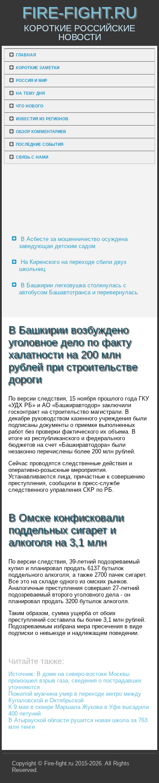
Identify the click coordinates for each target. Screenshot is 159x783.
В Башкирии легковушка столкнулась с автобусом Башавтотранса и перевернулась (78, 289)
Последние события (39, 144)
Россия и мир (31, 80)
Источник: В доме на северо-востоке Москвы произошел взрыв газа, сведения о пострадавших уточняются (75, 680)
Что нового (29, 106)
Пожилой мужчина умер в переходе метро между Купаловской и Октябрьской (74, 697)
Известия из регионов (42, 119)
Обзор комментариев (41, 132)
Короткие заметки (37, 68)
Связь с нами (32, 157)
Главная (26, 55)
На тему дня (30, 93)
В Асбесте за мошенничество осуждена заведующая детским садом (73, 242)
